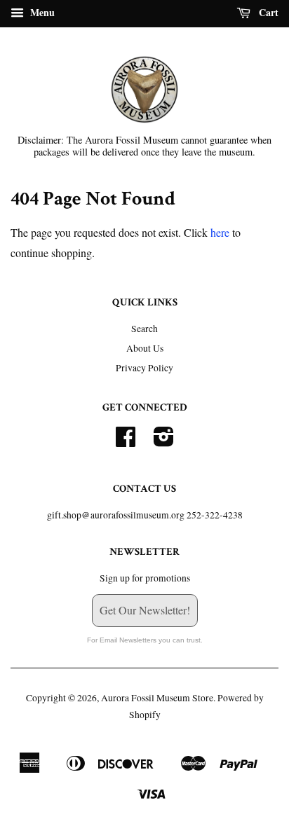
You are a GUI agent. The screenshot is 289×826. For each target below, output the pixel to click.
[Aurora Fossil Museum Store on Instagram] (164, 441)
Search (144, 328)
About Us (144, 348)
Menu (41, 12)
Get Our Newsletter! (145, 610)
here (219, 232)
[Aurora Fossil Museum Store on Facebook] (125, 441)
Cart (267, 12)
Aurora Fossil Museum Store (157, 697)
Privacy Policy (144, 368)
